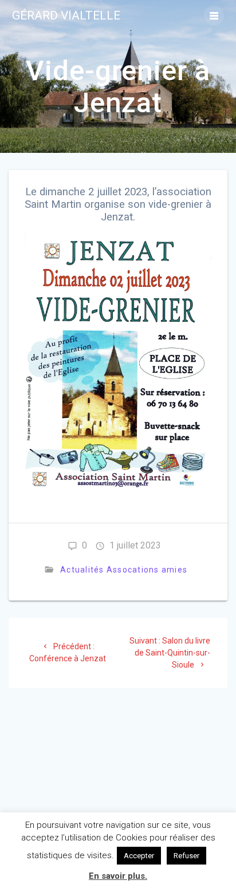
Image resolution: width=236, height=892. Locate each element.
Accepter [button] (139, 855)
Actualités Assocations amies (123, 569)
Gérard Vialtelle (66, 16)
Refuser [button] (186, 855)
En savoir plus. (118, 876)
